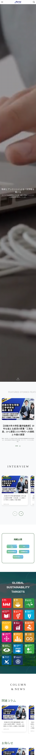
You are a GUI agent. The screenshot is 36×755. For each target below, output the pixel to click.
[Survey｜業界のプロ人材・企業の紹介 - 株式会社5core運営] (18, 2)
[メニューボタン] (2, 2)
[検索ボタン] (34, 2)
